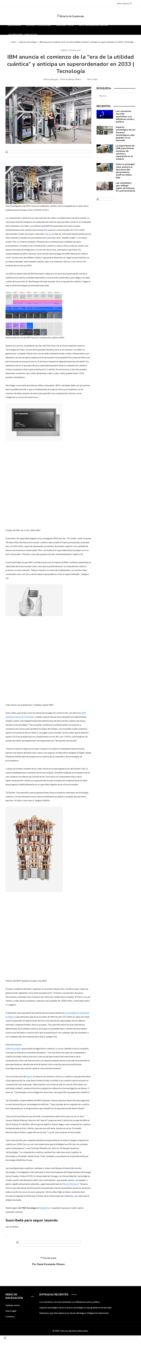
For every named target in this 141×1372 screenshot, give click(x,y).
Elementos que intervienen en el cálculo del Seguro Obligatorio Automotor (74, 1313)
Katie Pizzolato (13, 1048)
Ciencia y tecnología (70, 50)
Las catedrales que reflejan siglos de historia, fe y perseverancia (125, 186)
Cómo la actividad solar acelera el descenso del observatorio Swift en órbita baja (125, 171)
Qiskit (29, 1076)
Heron (48, 233)
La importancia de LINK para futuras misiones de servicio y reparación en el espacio (125, 152)
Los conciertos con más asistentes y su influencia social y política (125, 116)
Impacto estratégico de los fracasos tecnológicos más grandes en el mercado (125, 134)
